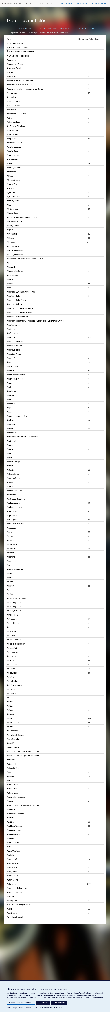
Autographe (12, 871)
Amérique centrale (15, 341)
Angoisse (11, 424)
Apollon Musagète (14, 490)
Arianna (10, 577)
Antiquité (10, 469)
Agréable (11, 188)
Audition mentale (14, 830)
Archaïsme (11, 540)
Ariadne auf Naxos (15, 569)
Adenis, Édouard (14, 146)
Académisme (12, 93)
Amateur (10, 283)
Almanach (11, 267)
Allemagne (11, 242)
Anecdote (11, 403)
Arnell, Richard (13, 614)
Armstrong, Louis (14, 602)
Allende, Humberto (15, 250)
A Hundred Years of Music (18, 47)
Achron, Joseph (13, 101)
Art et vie (10, 660)
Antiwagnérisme (14, 478)
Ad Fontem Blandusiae (16, 126)
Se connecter (100, 3)
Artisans (10, 714)
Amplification (12, 366)
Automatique (12, 875)
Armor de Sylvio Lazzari (17, 598)
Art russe (11, 689)
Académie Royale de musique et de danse (25, 88)
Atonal (9, 772)
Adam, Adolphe (13, 134)
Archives (10, 552)
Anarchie (10, 383)
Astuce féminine (14, 768)
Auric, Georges (13, 850)
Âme (9, 287)
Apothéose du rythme (16, 498)
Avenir (9, 908)
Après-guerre (12, 519)
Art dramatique (13, 652)
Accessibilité (12, 97)
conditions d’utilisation (53, 1007)
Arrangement (12, 619)
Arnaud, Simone (14, 610)
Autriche (10, 896)
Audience (11, 809)
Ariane (9, 573)
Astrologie (11, 759)
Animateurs (12, 432)
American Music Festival (17, 316)
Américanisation (14, 325)
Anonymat (11, 449)
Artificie (10, 705)
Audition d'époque (14, 826)
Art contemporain (14, 639)
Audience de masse (15, 813)
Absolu (10, 72)
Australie (10, 855)
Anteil (9, 457)
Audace (10, 801)
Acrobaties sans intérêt (16, 113)
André (9, 399)
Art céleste (11, 635)
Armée (10, 590)
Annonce (10, 445)
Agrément (11, 192)
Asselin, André (13, 747)
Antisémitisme (13, 474)
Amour (10, 362)
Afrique (10, 175)
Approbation (12, 515)
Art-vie (9, 697)
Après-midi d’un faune (16, 523)
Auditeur (10, 817)
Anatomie (11, 387)
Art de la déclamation (16, 643)
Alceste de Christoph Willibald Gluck (22, 217)
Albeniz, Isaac (13, 213)
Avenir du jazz (13, 913)
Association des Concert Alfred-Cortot (23, 751)
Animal (10, 428)
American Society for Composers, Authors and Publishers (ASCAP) (35, 320)
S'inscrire (83, 3)
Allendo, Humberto (15, 254)
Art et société (12, 656)
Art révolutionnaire (15, 685)
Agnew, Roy (12, 184)
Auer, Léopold (13, 842)
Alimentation (12, 233)
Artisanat (10, 710)
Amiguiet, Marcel (14, 354)
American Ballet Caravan (17, 300)
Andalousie (11, 391)
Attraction (11, 780)
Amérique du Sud (14, 345)
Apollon (10, 486)
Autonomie (11, 884)
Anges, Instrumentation (17, 416)
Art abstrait (11, 631)
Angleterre (11, 420)
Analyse (10, 370)
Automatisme (12, 879)
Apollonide (11, 494)
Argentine (11, 556)
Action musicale (13, 122)
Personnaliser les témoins (21, 1002)
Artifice (10, 701)
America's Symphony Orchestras (21, 291)
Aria (8, 565)
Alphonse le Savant (15, 271)
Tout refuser (43, 1002)
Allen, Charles (13, 246)
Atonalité (10, 776)
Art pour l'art (12, 672)
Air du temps (12, 209)
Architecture (12, 548)
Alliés (9, 262)
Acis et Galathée (14, 105)
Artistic (10, 726)
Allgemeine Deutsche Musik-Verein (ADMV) (25, 258)
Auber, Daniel (12, 784)
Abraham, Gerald (14, 68)
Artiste (9, 718)
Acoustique (11, 109)
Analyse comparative (16, 374)
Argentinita (11, 561)
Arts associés (12, 730)
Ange (9, 407)
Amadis (10, 279)
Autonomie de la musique (18, 888)
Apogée (10, 482)
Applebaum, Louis (14, 507)
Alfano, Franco (13, 225)
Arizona (10, 581)
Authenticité (12, 859)
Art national (12, 664)
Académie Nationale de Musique (20, 80)
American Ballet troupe (16, 304)
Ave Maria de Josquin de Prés (19, 904)
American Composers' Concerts (20, 312)
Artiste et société (14, 722)
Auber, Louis (12, 788)
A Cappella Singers (15, 43)
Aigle (9, 204)
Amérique (11, 337)
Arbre (9, 532)
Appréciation (12, 511)
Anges (9, 411)
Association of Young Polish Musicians (23, 755)
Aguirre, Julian (13, 200)
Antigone (10, 465)
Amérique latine (13, 349)
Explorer (67, 3)
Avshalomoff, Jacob (15, 917)
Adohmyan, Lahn (14, 167)
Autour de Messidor (15, 892)
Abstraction (11, 76)
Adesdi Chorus (13, 159)
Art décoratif (12, 648)
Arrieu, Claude (13, 623)
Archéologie (12, 544)
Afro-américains (13, 180)
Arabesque (11, 527)
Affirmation (11, 171)
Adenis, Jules (12, 151)
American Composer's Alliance (20, 308)
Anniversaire (12, 440)
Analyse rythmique (15, 378)
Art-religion (11, 693)
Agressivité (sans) (14, 196)
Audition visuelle (14, 834)
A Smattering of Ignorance (18, 55)
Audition (10, 821)
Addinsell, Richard (14, 142)
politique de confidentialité (26, 1007)
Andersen (11, 395)
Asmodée (11, 743)
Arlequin (10, 585)
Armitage (11, 594)
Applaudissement (14, 503)
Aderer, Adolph (13, 155)
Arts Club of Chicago (15, 734)
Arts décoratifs (13, 739)
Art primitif (11, 677)
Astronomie (12, 763)
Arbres (10, 536)
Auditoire (10, 838)
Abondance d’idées (15, 64)
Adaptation (11, 138)
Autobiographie (13, 863)
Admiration (11, 163)
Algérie (10, 229)
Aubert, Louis (12, 792)
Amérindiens (12, 333)
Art (8, 627)
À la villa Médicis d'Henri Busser (20, 51)
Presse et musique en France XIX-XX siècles (27, 3)
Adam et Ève (12, 130)
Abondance (12, 60)
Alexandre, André (14, 221)
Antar (9, 453)
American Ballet (13, 296)
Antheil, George (13, 461)
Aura (9, 846)
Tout (92, 28)
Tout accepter (59, 1002)
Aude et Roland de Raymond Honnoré (23, 805)
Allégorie (10, 238)
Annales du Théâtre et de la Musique (22, 436)
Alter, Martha (12, 275)
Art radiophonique (14, 681)
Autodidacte (12, 867)
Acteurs (10, 117)
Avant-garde (12, 900)
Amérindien (12, 329)
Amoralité (11, 358)
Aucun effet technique (16, 797)
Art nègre (11, 668)
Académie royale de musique (19, 84)
